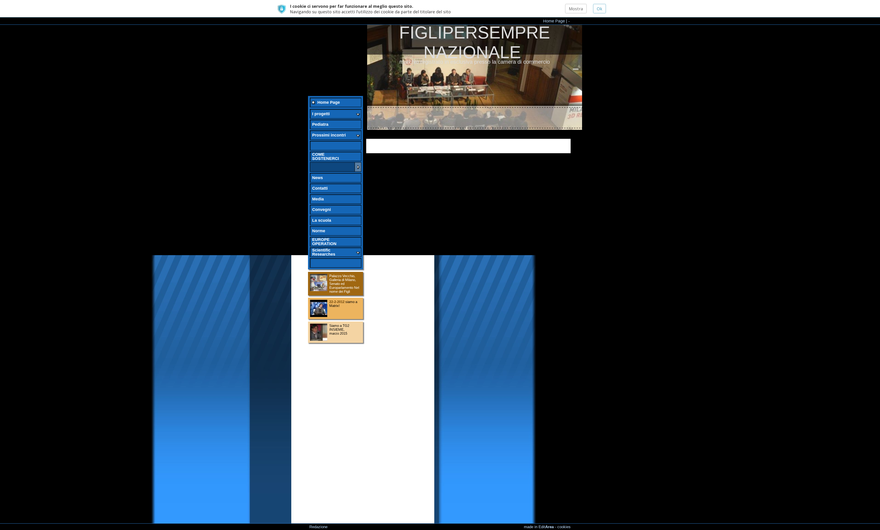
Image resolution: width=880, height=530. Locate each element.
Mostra (576, 8)
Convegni (321, 209)
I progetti (321, 114)
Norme (318, 231)
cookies (564, 527)
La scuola (321, 220)
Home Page (554, 21)
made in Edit (539, 527)
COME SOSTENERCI (325, 156)
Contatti (320, 188)
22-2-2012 (336, 302)
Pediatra (320, 124)
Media (318, 199)
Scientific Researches (323, 252)
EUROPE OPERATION (324, 241)
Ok (599, 8)
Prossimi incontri (329, 135)
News (317, 177)
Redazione (318, 527)
